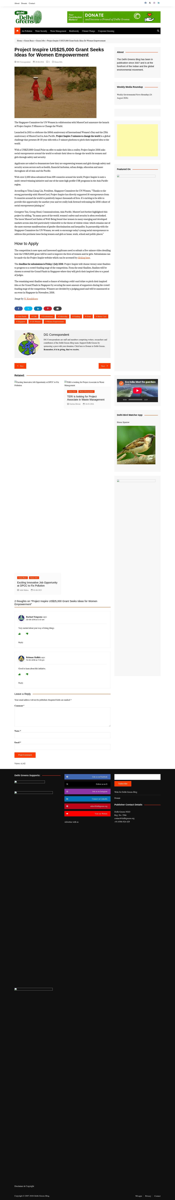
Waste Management (58, 31)
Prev (22, 366)
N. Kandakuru (31, 298)
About (16, 3)
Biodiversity (74, 31)
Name (17, 730)
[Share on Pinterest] (48, 309)
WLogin (138, 1196)
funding (77, 316)
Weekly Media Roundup (130, 87)
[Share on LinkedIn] (38, 309)
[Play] (120, 399)
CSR (35, 316)
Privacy (148, 1196)
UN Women (36, 321)
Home (19, 40)
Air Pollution (27, 31)
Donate (24, 3)
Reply (20, 642)
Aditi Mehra (24, 590)
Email (17, 742)
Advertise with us (71, 821)
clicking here (84, 257)
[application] (137, 390)
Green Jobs (40, 40)
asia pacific (22, 316)
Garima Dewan (75, 404)
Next (103, 366)
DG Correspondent (23, 62)
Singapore (21, 321)
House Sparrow (123, 422)
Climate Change (88, 31)
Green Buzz (29, 40)
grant (89, 316)
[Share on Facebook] (18, 309)
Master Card (101, 316)
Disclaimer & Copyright (24, 1186)
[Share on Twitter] (28, 309)
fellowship (63, 316)
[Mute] (150, 399)
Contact (32, 3)
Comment (19, 705)
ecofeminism (48, 316)
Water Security (41, 31)
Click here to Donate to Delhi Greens (90, 346)
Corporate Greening (106, 31)
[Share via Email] (57, 309)
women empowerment (55, 321)
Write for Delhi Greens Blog (125, 792)
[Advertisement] (137, 140)
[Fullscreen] (154, 399)
